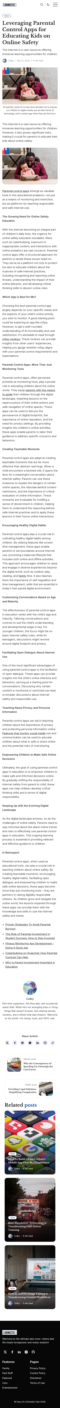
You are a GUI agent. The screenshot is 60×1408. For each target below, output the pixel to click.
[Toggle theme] (48, 4)
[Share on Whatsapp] (30, 1042)
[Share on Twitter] (7, 1042)
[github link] (33, 1352)
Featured (7, 1378)
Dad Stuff (7, 1373)
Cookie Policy (37, 1373)
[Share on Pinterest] (22, 1042)
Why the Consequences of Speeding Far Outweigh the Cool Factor (38, 1066)
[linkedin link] (19, 1352)
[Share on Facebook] (14, 1042)
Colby (11, 60)
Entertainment (9, 1387)
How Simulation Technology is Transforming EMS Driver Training (27, 1226)
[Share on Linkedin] (37, 1042)
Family (5, 1368)
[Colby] (4, 60)
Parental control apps (15, 191)
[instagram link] (26, 1352)
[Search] (41, 4)
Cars (4, 1382)
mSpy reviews (11, 339)
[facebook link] (12, 1352)
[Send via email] (45, 1042)
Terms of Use (37, 1382)
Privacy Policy (38, 1368)
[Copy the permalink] (52, 1042)
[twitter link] (5, 1352)
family (22, 575)
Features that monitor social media (23, 733)
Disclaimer (36, 1378)
